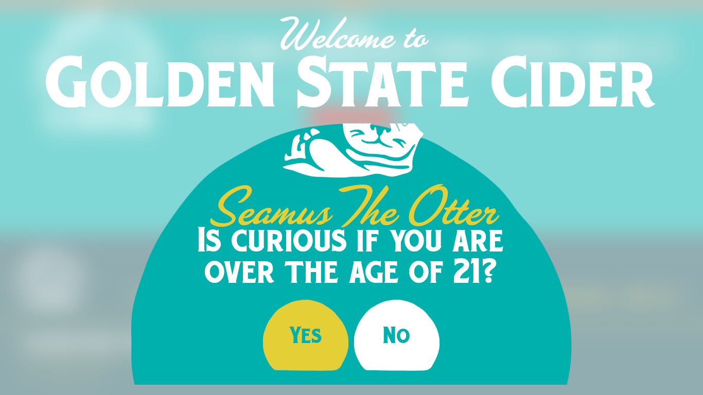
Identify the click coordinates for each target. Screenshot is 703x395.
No (397, 335)
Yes (306, 335)
